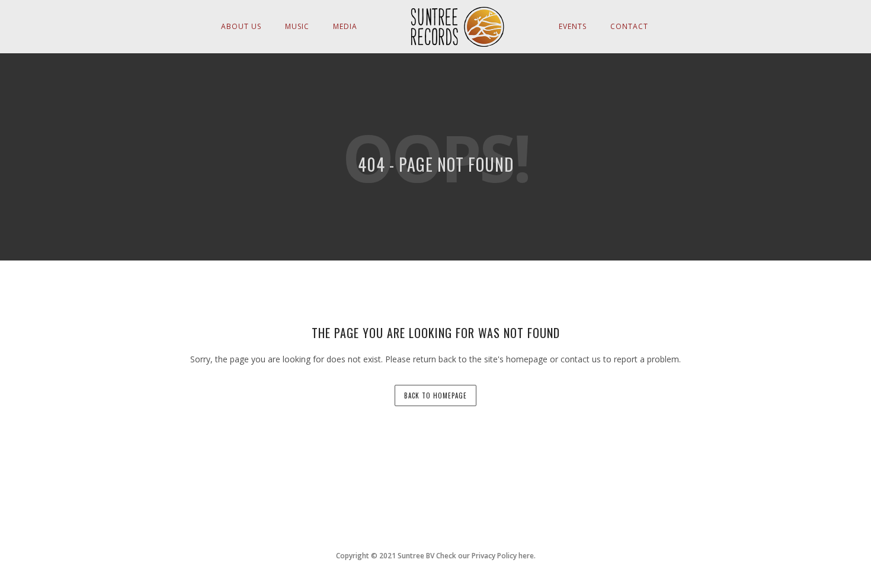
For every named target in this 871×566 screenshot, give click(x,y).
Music (297, 26)
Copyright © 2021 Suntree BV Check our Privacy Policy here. (436, 556)
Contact (629, 26)
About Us (241, 26)
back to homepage (435, 395)
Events (573, 26)
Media (345, 26)
